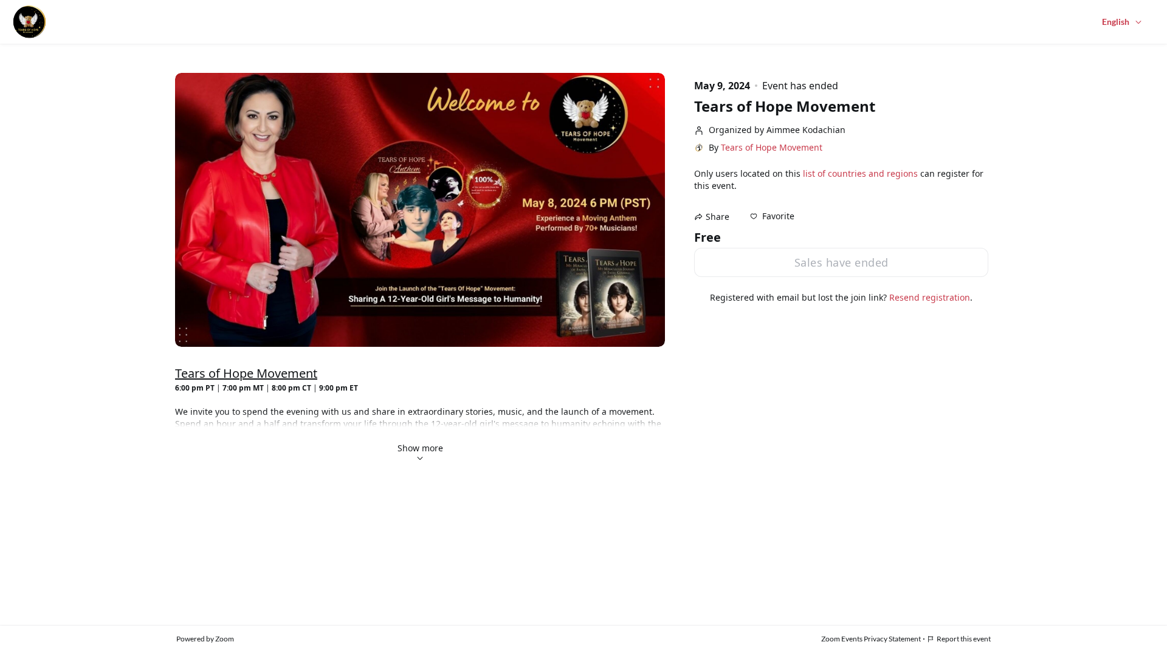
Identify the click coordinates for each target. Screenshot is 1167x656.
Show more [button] (420, 448)
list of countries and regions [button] (860, 173)
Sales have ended (841, 262)
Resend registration (929, 297)
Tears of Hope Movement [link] (771, 147)
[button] (772, 216)
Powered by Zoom (205, 638)
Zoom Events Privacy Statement (871, 638)
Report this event (964, 638)
